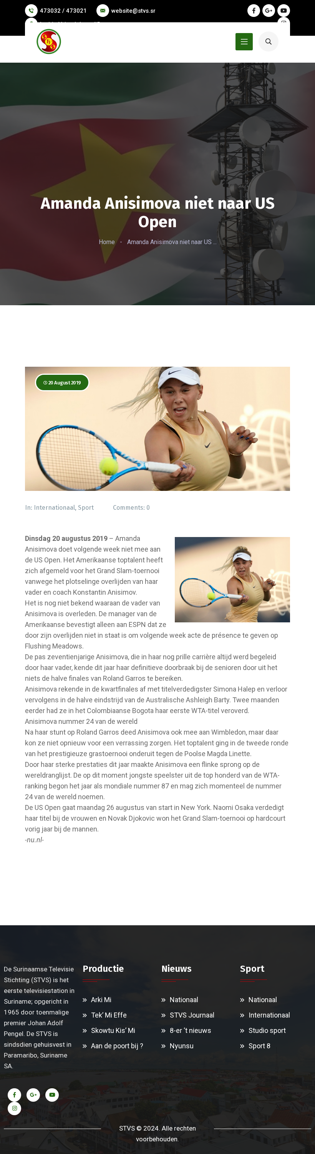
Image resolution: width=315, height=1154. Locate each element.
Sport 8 (259, 1046)
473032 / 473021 (63, 10)
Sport (86, 507)
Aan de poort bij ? (117, 1046)
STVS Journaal (192, 1015)
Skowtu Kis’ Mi (113, 1030)
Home (107, 242)
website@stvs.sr (133, 10)
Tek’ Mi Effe (109, 1015)
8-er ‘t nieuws (190, 1030)
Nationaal (184, 1000)
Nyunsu (182, 1046)
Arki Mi (101, 1000)
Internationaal (54, 507)
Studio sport (267, 1030)
